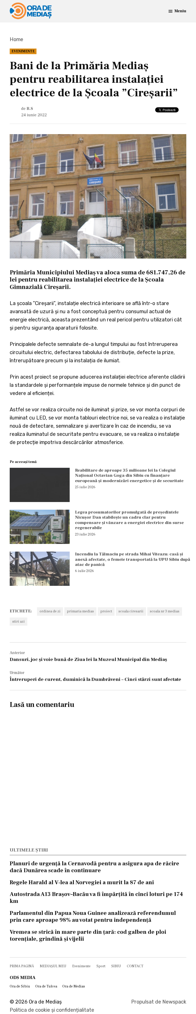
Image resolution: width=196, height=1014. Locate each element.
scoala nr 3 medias (164, 611)
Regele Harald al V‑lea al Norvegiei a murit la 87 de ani (82, 882)
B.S (30, 108)
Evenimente (23, 51)
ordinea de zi (50, 611)
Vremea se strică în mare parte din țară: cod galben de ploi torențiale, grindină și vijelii (88, 935)
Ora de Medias (73, 986)
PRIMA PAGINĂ (22, 966)
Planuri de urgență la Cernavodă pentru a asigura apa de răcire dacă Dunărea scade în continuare (94, 867)
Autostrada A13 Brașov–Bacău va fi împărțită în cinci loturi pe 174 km (96, 898)
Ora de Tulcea (46, 986)
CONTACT (135, 966)
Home (16, 39)
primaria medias (80, 611)
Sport (100, 966)
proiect (106, 611)
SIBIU (116, 966)
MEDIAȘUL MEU (53, 966)
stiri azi (18, 621)
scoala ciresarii (130, 611)
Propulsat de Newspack (158, 1002)
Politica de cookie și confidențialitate (52, 1010)
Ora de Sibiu (20, 986)
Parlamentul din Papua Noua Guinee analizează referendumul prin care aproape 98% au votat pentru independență (93, 917)
